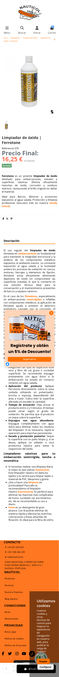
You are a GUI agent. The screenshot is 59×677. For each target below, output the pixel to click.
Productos (10, 578)
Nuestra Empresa (14, 592)
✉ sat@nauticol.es (14, 557)
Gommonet (42, 469)
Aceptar (43, 661)
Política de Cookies (14, 638)
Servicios (9, 585)
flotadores (31, 296)
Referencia (8, 148)
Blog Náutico (11, 598)
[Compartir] (3, 218)
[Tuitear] (7, 218)
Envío (7, 612)
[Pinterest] (11, 218)
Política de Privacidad (15, 645)
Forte (11, 507)
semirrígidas (34, 299)
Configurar (45, 667)
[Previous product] (54, 39)
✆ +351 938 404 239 (15, 552)
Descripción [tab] (12, 241)
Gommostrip (25, 491)
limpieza (33, 482)
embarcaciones (27, 253)
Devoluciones (11, 618)
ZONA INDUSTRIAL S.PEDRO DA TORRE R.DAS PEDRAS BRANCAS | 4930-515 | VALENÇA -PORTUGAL (24, 565)
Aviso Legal (10, 631)
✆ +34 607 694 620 (14, 547)
